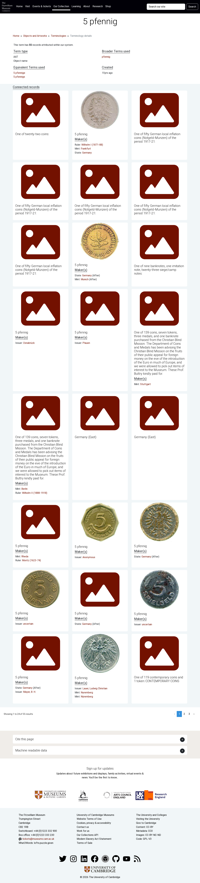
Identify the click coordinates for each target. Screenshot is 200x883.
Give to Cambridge (146, 822)
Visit (27, 6)
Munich (85, 279)
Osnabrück (29, 342)
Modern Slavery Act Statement (94, 838)
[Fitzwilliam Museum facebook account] (84, 858)
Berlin (24, 488)
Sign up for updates (100, 768)
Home (20, 6)
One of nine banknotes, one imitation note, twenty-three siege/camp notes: (159, 269)
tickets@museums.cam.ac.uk (38, 838)
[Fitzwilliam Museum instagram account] (73, 858)
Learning (76, 6)
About (86, 6)
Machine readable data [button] (31, 750)
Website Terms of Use (89, 818)
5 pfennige (19, 72)
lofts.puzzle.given (43, 842)
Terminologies (58, 35)
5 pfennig (81, 134)
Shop (108, 6)
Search (192, 6)
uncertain (28, 623)
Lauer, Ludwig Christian (94, 688)
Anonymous (88, 557)
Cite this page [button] (24, 739)
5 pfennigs (19, 76)
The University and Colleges (151, 814)
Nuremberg (87, 692)
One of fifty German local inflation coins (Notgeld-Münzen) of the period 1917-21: (157, 137)
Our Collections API (87, 834)
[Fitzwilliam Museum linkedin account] (95, 858)
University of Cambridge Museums (95, 814)
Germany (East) (85, 437)
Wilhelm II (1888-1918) (34, 492)
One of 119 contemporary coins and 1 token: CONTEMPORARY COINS (158, 679)
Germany (87, 152)
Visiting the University (148, 818)
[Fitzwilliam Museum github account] (116, 858)
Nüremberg (87, 696)
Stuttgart (145, 384)
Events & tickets (41, 6)
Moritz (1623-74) (31, 560)
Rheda (24, 556)
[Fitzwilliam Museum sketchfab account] (105, 858)
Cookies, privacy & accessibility (94, 822)
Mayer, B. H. (29, 691)
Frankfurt (86, 148)
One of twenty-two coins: (32, 134)
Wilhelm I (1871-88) (92, 144)
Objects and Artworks (35, 35)
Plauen (86, 342)
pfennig (106, 56)
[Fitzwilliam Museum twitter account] (63, 858)
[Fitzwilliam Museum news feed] (137, 858)
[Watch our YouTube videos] (127, 858)
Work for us (83, 830)
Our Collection (61, 6)
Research (97, 6)
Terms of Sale (84, 842)
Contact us (83, 827)
